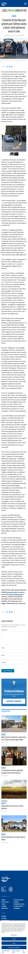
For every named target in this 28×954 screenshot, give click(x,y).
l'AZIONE (14, 16)
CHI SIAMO (3, 916)
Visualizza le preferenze (14, 947)
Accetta (14, 939)
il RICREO (3, 904)
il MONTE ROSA (4, 908)
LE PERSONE (3, 918)
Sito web (3, 662)
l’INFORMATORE (17, 908)
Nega (14, 943)
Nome (3, 648)
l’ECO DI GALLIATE (5, 902)
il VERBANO (3, 906)
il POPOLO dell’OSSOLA (18, 900)
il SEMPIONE (16, 902)
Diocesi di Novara (11, 592)
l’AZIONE (3, 900)
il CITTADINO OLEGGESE (18, 906)
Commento (4, 630)
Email (2, 655)
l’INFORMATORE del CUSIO (19, 904)
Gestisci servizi (14, 934)
